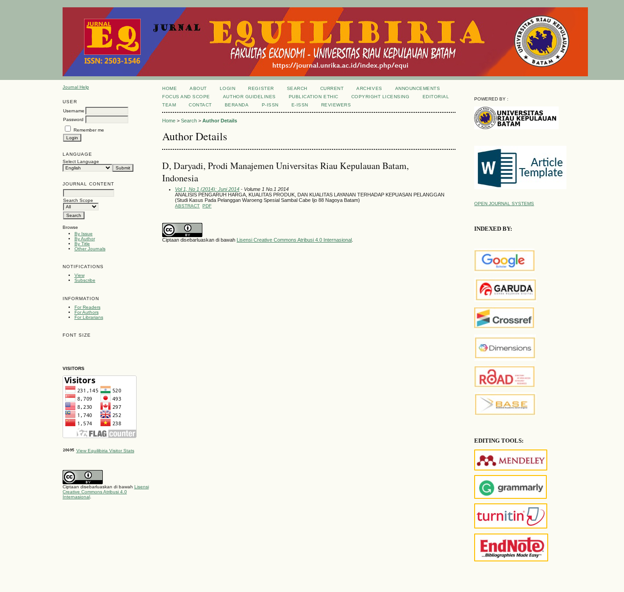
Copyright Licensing (380, 96)
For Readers (87, 307)
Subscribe (84, 280)
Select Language (81, 161)
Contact (200, 104)
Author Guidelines (249, 96)
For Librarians (88, 317)
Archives (369, 88)
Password (73, 119)
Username (74, 110)
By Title (82, 243)
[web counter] (69, 450)
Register (261, 88)
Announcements (417, 88)
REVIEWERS (336, 104)
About (198, 88)
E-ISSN (299, 104)
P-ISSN (270, 104)
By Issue (83, 233)
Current (332, 88)
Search (297, 88)
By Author (84, 238)
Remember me (89, 129)
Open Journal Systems (504, 203)
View (79, 275)
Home (169, 88)
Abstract (187, 205)
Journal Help (76, 87)
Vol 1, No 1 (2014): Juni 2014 (207, 189)
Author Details (219, 120)
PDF (207, 205)
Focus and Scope (186, 96)
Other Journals (90, 248)
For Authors (86, 312)
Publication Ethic (313, 96)
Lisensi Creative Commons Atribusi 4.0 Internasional (106, 491)
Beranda (237, 104)
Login (228, 88)
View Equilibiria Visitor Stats (105, 450)
